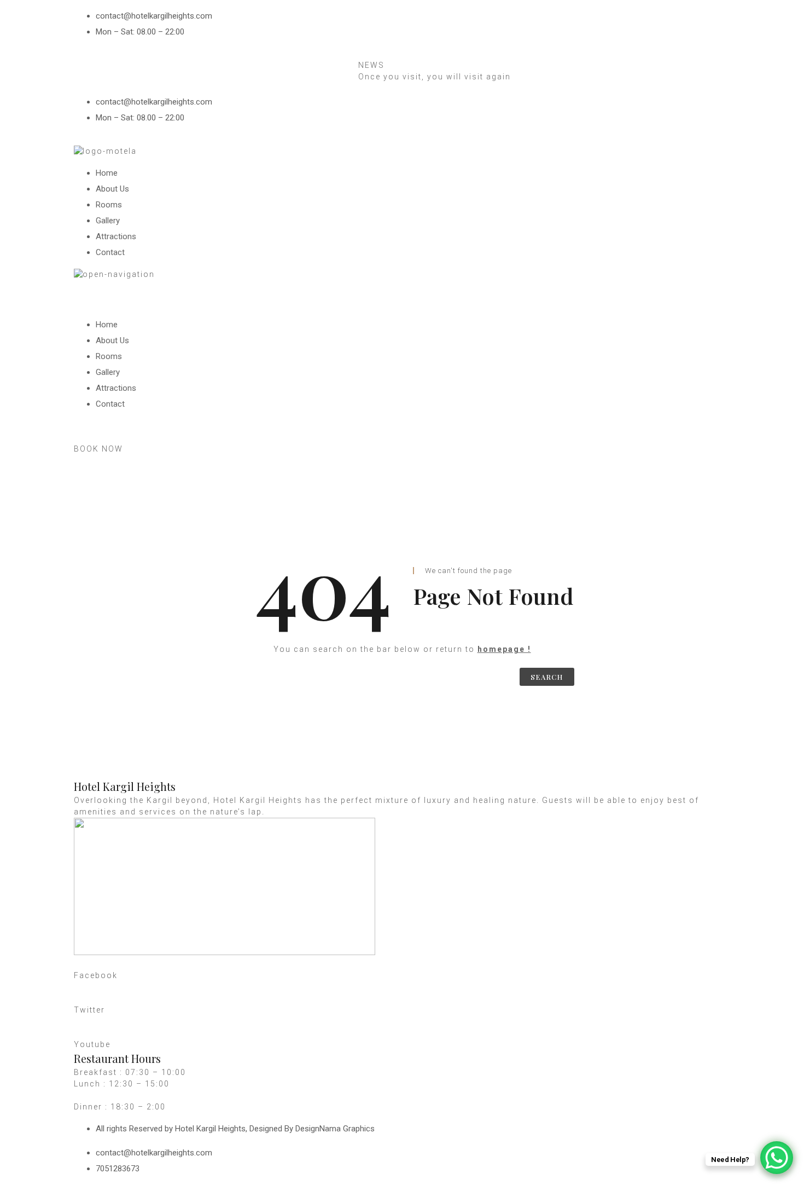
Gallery (108, 221)
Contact (110, 252)
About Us (112, 189)
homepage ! (504, 649)
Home (107, 173)
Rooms (109, 205)
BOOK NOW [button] (98, 448)
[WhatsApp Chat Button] (776, 1157)
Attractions (116, 236)
